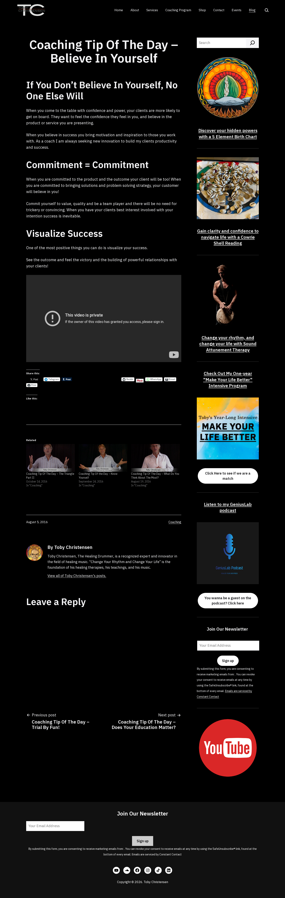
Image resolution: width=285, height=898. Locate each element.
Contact (218, 10)
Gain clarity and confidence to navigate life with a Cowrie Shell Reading (228, 237)
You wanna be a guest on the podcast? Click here (228, 600)
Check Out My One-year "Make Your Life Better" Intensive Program (227, 379)
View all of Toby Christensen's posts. (77, 575)
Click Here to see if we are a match (227, 476)
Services (152, 10)
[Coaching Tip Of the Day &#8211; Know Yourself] (103, 458)
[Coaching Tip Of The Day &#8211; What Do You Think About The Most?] (155, 458)
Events (236, 10)
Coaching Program (178, 10)
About (134, 10)
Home (118, 10)
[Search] (252, 43)
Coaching (174, 522)
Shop (202, 10)
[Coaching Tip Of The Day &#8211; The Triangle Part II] (50, 458)
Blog (252, 10)
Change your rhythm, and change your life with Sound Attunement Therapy (227, 344)
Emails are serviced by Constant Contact (157, 854)
